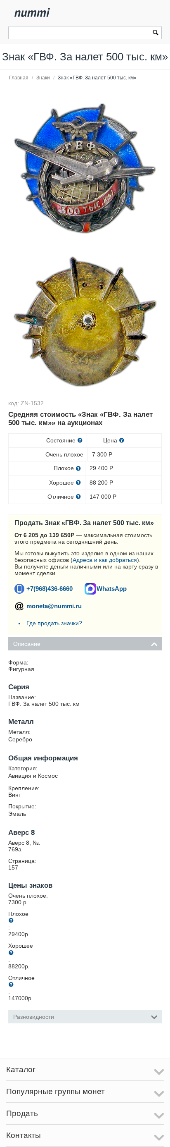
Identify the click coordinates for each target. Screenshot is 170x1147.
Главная (18, 78)
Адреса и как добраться (105, 560)
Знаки (43, 78)
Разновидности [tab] (33, 1016)
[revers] (85, 321)
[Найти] (155, 33)
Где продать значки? (54, 623)
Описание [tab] (26, 643)
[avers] (85, 168)
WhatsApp (112, 588)
